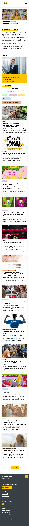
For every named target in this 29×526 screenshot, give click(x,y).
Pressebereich (5, 495)
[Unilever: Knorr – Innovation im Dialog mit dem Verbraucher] (15, 417)
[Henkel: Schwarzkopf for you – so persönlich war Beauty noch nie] (15, 239)
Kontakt (4, 508)
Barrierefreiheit (6, 512)
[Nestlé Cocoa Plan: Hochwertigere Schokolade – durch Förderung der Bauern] (15, 358)
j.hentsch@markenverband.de (10, 81)
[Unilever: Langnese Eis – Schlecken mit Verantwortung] (15, 447)
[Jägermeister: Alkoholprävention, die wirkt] (15, 328)
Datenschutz (5, 517)
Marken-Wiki (5, 493)
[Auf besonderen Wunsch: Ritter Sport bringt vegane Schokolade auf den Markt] (15, 209)
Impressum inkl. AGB (7, 514)
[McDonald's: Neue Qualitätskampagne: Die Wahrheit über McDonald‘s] (15, 150)
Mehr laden (14, 467)
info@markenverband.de (11, 484)
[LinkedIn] (3, 504)
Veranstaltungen (6, 491)
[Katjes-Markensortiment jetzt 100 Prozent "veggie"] (15, 179)
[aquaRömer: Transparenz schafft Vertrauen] (15, 387)
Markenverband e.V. (7, 476)
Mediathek (4, 498)
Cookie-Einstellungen (7, 519)
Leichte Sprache (6, 510)
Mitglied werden (6, 487)
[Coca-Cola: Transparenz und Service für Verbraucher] (15, 298)
